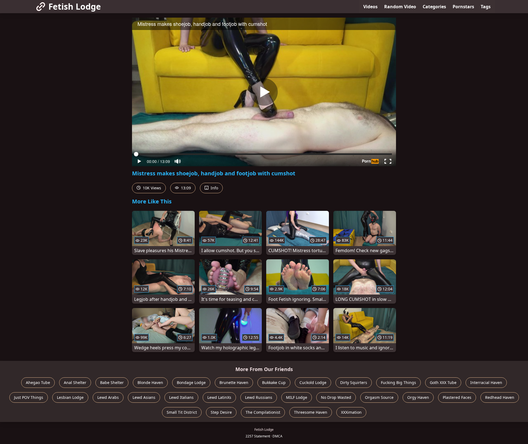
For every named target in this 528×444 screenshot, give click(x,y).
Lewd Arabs (108, 397)
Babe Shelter (112, 382)
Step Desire (221, 412)
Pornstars (463, 7)
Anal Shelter (75, 382)
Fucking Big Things (398, 382)
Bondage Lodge (191, 382)
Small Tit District (182, 412)
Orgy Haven (418, 397)
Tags (486, 7)
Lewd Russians (258, 397)
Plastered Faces (457, 397)
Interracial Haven (486, 382)
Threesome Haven (310, 412)
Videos (370, 7)
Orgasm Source (379, 397)
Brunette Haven (233, 382)
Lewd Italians (181, 397)
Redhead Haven (499, 397)
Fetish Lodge (74, 6)
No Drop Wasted (336, 397)
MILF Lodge (296, 397)
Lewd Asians (144, 397)
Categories (434, 7)
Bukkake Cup (274, 382)
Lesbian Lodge (70, 397)
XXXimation (351, 412)
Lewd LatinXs (219, 397)
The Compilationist (263, 412)
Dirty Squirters (353, 382)
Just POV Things (28, 397)
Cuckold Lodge (312, 382)
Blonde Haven (150, 382)
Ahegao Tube (38, 382)
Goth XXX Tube (443, 382)
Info (214, 187)
